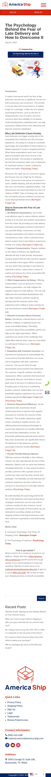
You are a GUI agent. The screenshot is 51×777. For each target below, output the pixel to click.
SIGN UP (38, 12)
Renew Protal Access (17, 720)
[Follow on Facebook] (7, 745)
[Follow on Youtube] (13, 745)
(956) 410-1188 (19, 573)
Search (41, 598)
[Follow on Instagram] (18, 745)
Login (10, 713)
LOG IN (13, 12)
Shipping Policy (15, 706)
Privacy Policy (14, 702)
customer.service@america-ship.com (21, 569)
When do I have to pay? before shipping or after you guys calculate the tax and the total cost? (24, 622)
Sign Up (11, 709)
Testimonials (13, 716)
